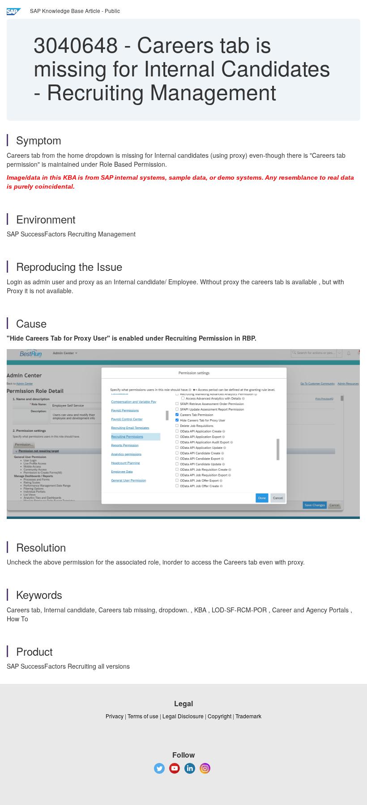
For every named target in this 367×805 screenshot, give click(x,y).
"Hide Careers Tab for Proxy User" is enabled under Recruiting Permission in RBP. (131, 337)
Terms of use (143, 716)
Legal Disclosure (183, 716)
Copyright (219, 716)
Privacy (115, 716)
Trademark (248, 716)
